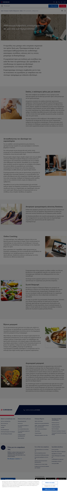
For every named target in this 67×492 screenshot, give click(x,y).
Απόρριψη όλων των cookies (49, 485)
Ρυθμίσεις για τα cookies (50, 482)
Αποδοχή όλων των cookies (50, 489)
